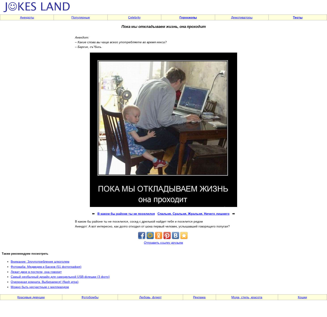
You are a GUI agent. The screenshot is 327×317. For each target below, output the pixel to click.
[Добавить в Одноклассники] (158, 235)
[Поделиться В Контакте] (175, 235)
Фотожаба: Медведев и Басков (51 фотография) (46, 266)
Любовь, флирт (150, 297)
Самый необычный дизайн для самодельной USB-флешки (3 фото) (60, 276)
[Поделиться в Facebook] (141, 235)
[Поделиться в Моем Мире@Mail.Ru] (150, 235)
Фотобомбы (90, 297)
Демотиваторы (241, 17)
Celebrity (134, 17)
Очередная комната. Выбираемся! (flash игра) (45, 282)
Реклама (199, 297)
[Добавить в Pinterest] (167, 235)
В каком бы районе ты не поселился (126, 213)
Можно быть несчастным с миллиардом (40, 287)
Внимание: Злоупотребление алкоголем (40, 261)
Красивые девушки (31, 297)
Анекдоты (27, 17)
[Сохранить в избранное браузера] (184, 235)
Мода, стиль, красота (246, 297)
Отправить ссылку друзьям (163, 242)
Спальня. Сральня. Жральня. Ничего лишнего (193, 213)
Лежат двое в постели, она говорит (36, 272)
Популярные (80, 17)
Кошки (302, 297)
